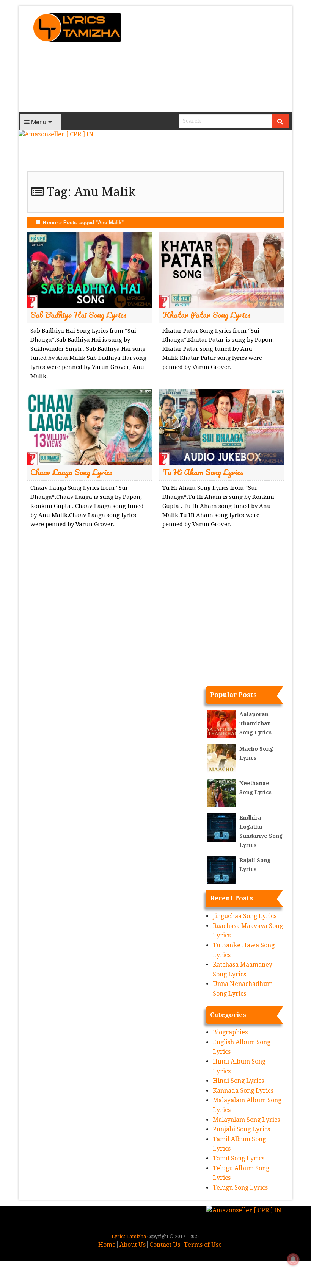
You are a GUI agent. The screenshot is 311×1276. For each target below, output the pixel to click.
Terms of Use (203, 1244)
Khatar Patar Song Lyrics (206, 314)
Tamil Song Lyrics (238, 1158)
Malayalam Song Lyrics (246, 1119)
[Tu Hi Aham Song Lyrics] (221, 427)
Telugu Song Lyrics (240, 1187)
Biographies (230, 1032)
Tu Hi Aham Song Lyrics (202, 471)
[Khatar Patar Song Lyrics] (221, 269)
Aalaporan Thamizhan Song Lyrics (255, 723)
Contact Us (164, 1244)
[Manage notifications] (293, 1259)
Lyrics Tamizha (129, 1236)
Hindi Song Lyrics (238, 1080)
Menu (38, 121)
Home (50, 222)
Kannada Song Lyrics (243, 1090)
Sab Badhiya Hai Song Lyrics (78, 314)
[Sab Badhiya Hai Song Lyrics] (89, 269)
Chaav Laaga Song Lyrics (71, 471)
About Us (132, 1244)
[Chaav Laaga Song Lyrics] (89, 427)
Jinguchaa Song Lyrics (244, 916)
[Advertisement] (211, 59)
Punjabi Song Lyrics (241, 1129)
